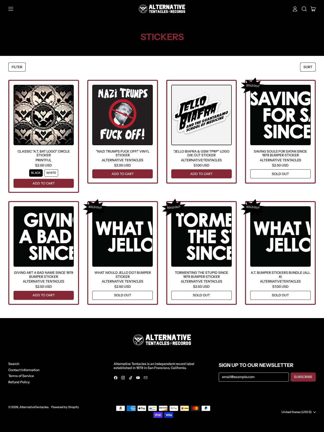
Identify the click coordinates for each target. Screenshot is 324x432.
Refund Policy (19, 382)
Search (13, 364)
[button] (304, 9)
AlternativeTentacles (33, 407)
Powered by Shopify (65, 407)
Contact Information (23, 370)
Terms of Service (21, 376)
